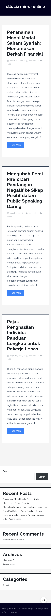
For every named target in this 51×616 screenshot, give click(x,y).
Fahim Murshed (10, 612)
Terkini (9, 64)
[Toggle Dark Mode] (43, 600)
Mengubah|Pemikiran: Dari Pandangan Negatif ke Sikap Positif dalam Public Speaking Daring (25, 190)
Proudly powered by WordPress (14, 608)
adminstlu (33, 61)
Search (6, 471)
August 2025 (8, 564)
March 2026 (8, 560)
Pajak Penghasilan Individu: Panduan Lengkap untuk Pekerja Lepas (23, 335)
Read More (15, 145)
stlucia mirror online (25, 6)
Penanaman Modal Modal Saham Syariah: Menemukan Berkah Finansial (25, 43)
